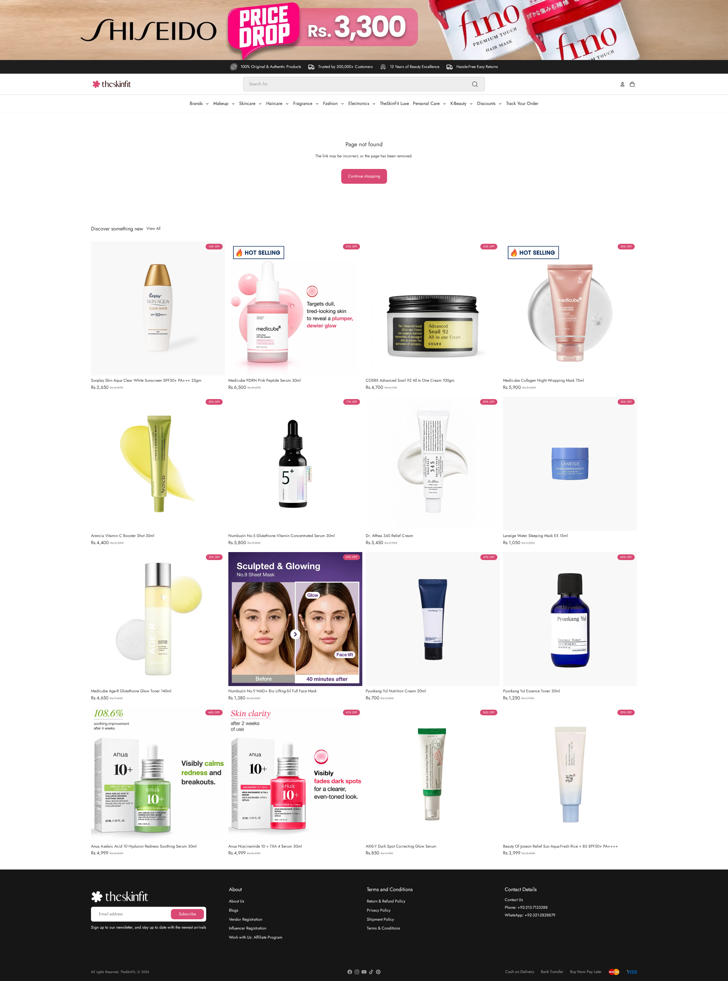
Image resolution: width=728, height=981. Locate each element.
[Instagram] (357, 971)
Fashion (330, 103)
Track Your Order (522, 103)
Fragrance (302, 103)
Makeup (220, 103)
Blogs (233, 910)
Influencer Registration (247, 928)
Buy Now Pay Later (586, 971)
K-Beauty (458, 103)
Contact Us (514, 899)
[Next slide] (216, 308)
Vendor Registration (245, 919)
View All (153, 228)
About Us (236, 901)
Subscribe (187, 914)
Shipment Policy (380, 919)
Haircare (274, 103)
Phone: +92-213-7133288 (526, 907)
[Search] (475, 84)
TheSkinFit (128, 971)
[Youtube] (364, 971)
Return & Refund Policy (386, 901)
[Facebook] (350, 971)
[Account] (622, 84)
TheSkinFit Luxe (394, 103)
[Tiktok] (371, 971)
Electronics (358, 103)
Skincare (247, 103)
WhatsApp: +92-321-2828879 (530, 915)
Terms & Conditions (383, 928)
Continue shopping (364, 176)
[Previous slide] (99, 308)
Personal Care (426, 103)
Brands (196, 103)
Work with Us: (255, 937)
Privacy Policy (378, 910)
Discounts (486, 103)
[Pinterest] (378, 971)
